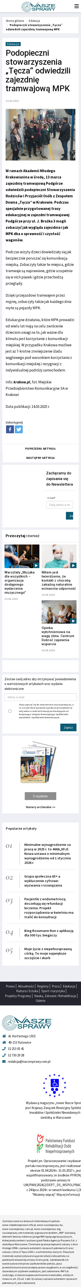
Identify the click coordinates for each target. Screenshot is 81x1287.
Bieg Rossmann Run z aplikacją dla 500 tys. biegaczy (48, 932)
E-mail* (51, 497)
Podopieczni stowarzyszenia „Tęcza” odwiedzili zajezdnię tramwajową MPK (34, 27)
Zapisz (71, 516)
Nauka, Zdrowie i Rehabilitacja (55, 996)
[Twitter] (19, 429)
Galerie (40, 1000)
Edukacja (34, 21)
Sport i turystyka (53, 991)
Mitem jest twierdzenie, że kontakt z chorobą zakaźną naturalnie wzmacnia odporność (59, 580)
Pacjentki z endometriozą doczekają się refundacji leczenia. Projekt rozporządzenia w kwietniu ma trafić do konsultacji (49, 908)
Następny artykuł (40, 458)
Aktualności (26, 986)
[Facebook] (10, 429)
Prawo (10, 986)
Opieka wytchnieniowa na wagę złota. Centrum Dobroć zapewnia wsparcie (58, 636)
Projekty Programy (18, 996)
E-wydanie (40, 796)
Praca (56, 986)
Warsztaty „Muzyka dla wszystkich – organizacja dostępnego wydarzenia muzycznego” (19, 582)
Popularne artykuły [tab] (21, 828)
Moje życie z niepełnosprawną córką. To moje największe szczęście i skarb (48, 953)
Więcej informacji (68, 1194)
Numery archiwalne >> (40, 807)
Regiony (43, 986)
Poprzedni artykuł (40, 449)
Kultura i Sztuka (27, 991)
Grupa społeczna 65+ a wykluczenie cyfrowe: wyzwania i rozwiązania (43, 880)
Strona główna (15, 21)
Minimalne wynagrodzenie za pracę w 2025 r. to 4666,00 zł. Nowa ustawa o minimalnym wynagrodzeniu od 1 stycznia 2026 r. (47, 853)
